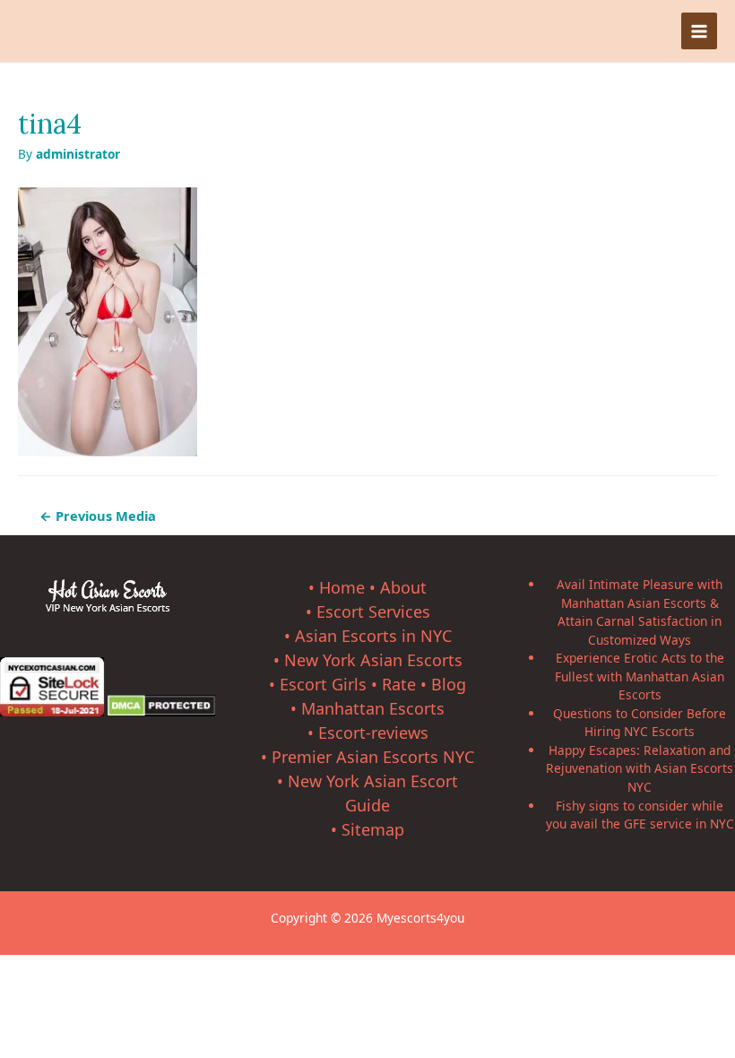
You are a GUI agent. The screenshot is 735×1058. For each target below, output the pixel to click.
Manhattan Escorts (373, 708)
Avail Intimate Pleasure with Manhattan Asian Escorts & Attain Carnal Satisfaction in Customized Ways (639, 612)
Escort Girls (323, 684)
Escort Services (373, 611)
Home (342, 587)
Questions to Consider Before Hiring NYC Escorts (639, 723)
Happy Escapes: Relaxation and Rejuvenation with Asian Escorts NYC (639, 768)
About (403, 587)
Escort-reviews (373, 732)
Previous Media (97, 516)
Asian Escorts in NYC (373, 635)
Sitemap (373, 829)
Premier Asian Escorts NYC (373, 756)
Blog (448, 684)
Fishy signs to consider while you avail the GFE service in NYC (640, 815)
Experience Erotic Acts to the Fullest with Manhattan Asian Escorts (639, 676)
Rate (399, 684)
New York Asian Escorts (373, 660)
